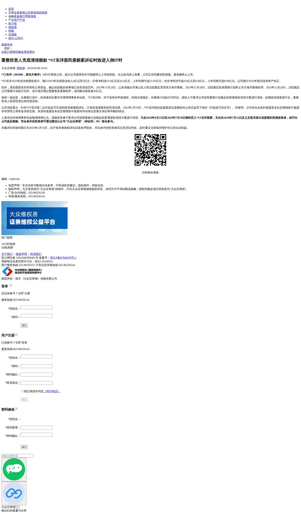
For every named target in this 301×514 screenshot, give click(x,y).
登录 (10, 44)
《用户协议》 (52, 391)
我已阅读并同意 (42, 391)
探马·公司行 (15, 38)
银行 (22, 16)
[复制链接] (13, 493)
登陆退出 (29, 51)
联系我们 (35, 254)
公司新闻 (30, 12)
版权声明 (21, 254)
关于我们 (7, 254)
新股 (44, 12)
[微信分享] (13, 469)
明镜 (11, 30)
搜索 (4, 44)
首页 (11, 8)
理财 (28, 16)
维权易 (12, 27)
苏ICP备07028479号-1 (63, 257)
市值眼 (12, 34)
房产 (17, 19)
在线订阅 (7, 51)
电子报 (12, 23)
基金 (17, 16)
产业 (22, 19)
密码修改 (18, 51)
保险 (33, 16)
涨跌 (39, 12)
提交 (24, 399)
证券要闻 (19, 12)
